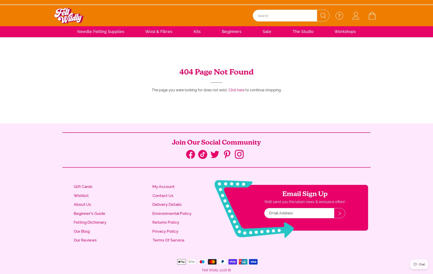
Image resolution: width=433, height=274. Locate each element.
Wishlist (81, 195)
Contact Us (162, 195)
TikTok (204, 155)
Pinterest (229, 155)
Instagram (241, 155)
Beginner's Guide (89, 213)
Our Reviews (85, 240)
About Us (82, 204)
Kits (197, 31)
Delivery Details (167, 204)
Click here (236, 90)
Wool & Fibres (158, 31)
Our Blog (82, 231)
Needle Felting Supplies (100, 31)
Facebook (192, 155)
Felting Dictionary (90, 222)
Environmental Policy (171, 213)
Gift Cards (83, 186)
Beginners (232, 31)
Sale (267, 31)
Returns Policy (165, 222)
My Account (163, 186)
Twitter (216, 155)
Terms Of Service (168, 240)
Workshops (345, 31)
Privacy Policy (165, 231)
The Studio (303, 31)
